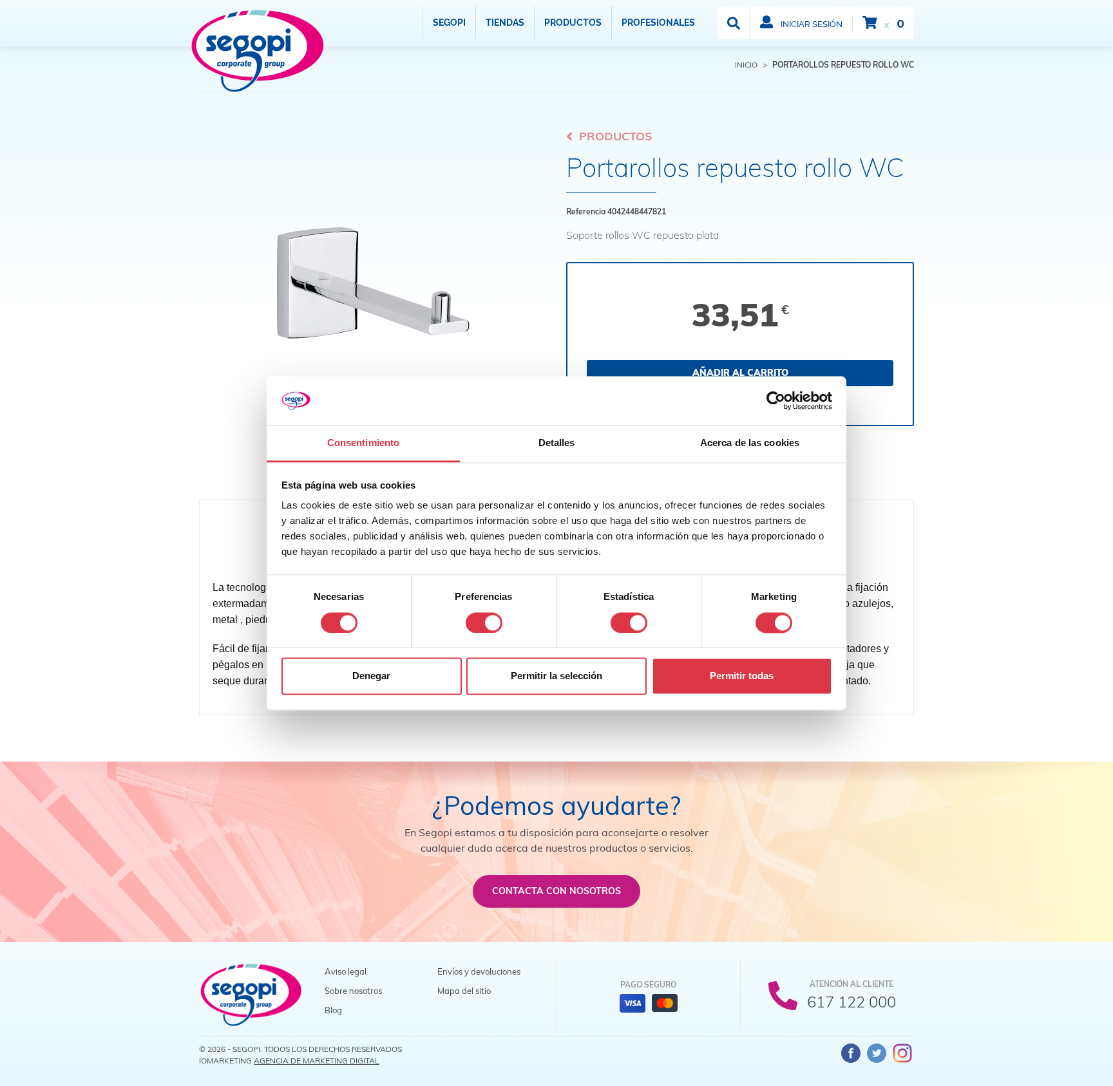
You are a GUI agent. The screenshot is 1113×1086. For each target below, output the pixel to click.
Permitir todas (742, 676)
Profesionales (658, 22)
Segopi (449, 22)
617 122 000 (851, 1001)
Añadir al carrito (740, 373)
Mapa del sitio (464, 991)
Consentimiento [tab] (363, 443)
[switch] (484, 622)
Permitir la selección (556, 676)
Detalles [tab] (556, 443)
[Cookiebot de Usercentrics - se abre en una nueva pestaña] (775, 400)
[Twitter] (876, 1053)
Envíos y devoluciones (478, 971)
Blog (333, 1010)
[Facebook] (851, 1053)
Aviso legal (345, 971)
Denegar (371, 676)
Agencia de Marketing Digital (316, 1060)
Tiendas (505, 22)
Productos (573, 22)
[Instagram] (902, 1053)
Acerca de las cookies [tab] (749, 443)
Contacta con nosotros (556, 891)
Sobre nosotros (353, 991)
